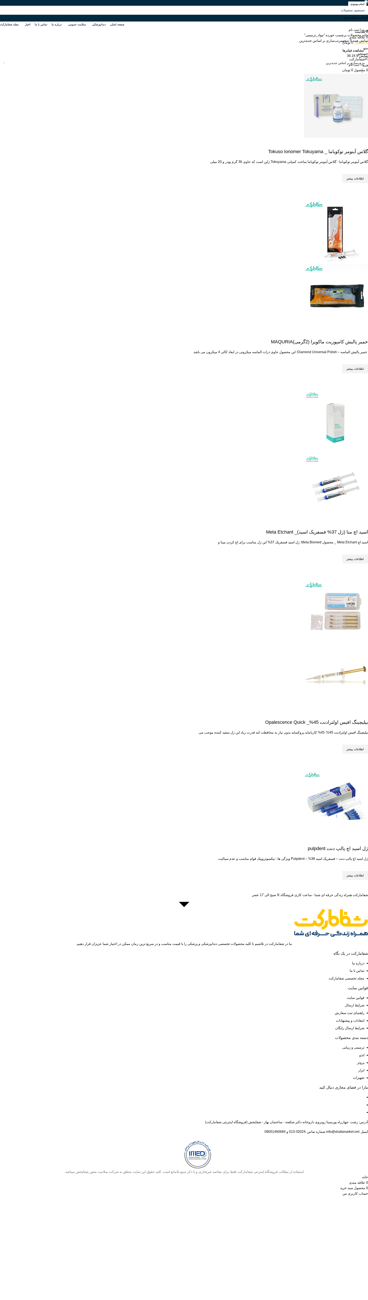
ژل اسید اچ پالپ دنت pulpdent (338, 848)
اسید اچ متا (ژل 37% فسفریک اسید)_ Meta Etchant (317, 532)
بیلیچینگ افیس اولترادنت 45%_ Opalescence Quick (316, 722)
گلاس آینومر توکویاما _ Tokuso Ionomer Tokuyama (318, 151)
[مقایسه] (362, 143)
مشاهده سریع (362, 188)
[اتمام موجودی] (336, 105)
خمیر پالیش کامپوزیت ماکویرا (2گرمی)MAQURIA (319, 341)
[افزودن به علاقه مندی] (362, 168)
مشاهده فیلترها (353, 50)
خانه (364, 35)
